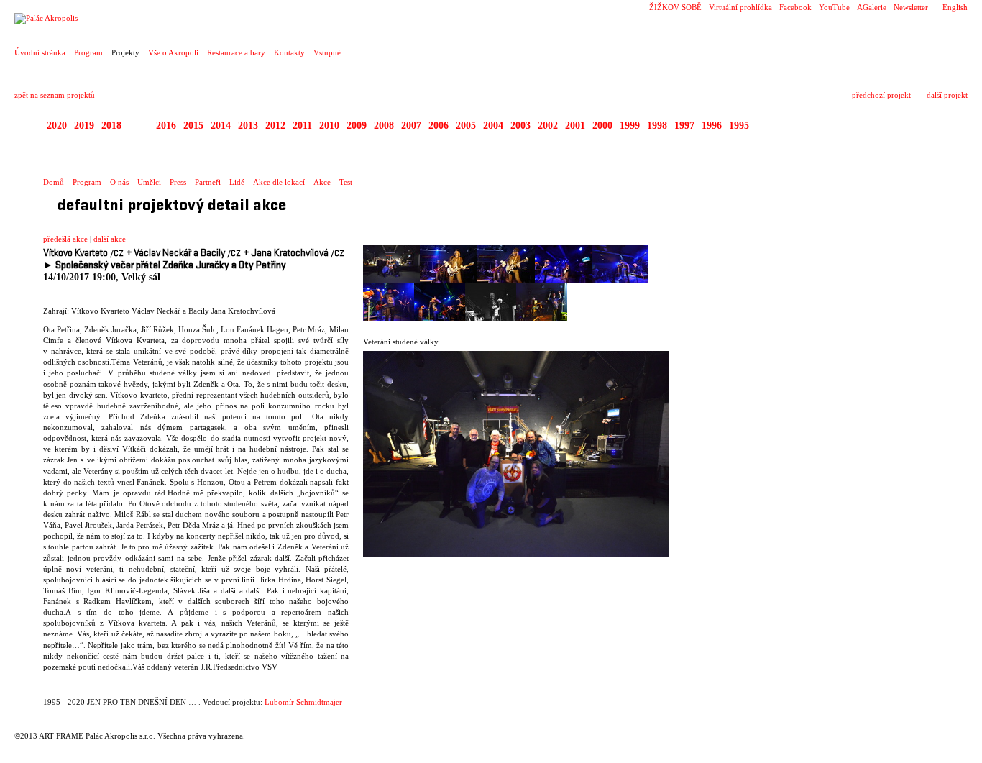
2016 (166, 125)
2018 (111, 125)
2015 (193, 125)
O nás (119, 182)
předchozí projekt (881, 95)
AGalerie (871, 7)
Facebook (795, 7)
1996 (712, 125)
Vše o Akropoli (173, 52)
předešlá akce (65, 238)
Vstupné (327, 52)
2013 (248, 125)
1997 (684, 125)
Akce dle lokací (279, 182)
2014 (221, 125)
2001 (575, 125)
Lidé (236, 182)
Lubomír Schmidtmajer (303, 702)
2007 (411, 125)
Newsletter (911, 7)
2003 (520, 125)
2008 (384, 125)
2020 (57, 125)
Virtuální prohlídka (740, 7)
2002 (548, 125)
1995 (739, 125)
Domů (53, 182)
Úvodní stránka (39, 52)
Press (178, 182)
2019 (84, 125)
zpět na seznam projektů (54, 95)
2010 (329, 125)
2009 (357, 125)
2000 (602, 125)
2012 (275, 125)
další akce (109, 238)
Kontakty (289, 52)
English (955, 7)
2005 (466, 125)
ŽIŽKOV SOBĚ (675, 7)
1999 (630, 125)
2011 (302, 125)
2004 (493, 125)
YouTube (834, 7)
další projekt (947, 95)
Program (88, 52)
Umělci (149, 182)
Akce (322, 182)
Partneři (208, 182)
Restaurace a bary (236, 52)
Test (345, 182)
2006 (438, 125)
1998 (657, 125)
